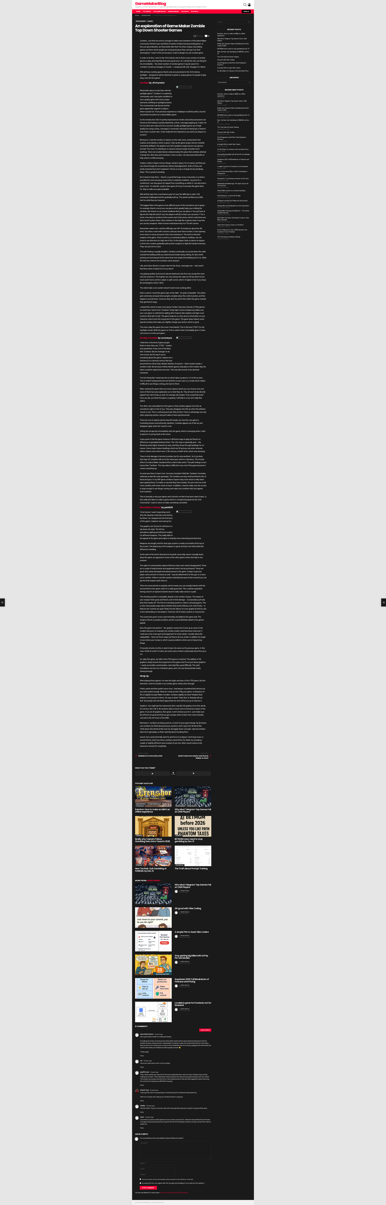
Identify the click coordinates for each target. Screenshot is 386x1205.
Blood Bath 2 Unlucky (150, 507)
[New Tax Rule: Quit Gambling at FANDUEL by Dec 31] (153, 856)
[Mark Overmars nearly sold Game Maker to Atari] (383, 602)
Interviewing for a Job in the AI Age (229, 196)
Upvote (152, 773)
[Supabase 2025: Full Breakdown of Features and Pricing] (153, 988)
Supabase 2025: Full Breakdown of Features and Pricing (192, 980)
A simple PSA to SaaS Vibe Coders (192, 931)
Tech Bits (185, 11)
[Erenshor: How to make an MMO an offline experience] (153, 796)
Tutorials (147, 11)
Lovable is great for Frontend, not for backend (193, 1004)
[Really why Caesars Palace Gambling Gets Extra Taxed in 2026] (153, 826)
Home (138, 11)
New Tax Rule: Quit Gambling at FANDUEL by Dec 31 (150, 869)
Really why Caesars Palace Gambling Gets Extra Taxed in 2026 (152, 840)
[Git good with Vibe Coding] (153, 917)
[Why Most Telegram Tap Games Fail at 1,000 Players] (193, 796)
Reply (142, 1056)
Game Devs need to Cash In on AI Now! (230, 225)
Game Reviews (173, 11)
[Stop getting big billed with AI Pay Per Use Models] (153, 964)
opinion (139, 836)
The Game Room (159, 11)
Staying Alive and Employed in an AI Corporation (233, 206)
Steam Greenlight (154, 804)
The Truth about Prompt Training (191, 868)
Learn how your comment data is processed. (174, 1192)
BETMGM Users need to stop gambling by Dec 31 (189, 840)
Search (249, 22)
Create (246, 11)
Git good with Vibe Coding (188, 908)
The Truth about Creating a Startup (228, 237)
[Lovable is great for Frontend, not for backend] (153, 1012)
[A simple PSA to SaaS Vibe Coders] (153, 941)
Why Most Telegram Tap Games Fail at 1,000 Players (193, 810)
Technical (140, 806)
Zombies (144, 82)
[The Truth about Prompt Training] (193, 856)
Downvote (193, 773)
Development (180, 806)
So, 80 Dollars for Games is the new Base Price (232, 71)
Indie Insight (141, 804)
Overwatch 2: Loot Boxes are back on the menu (233, 178)
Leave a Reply (205, 1030)
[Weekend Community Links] (2, 602)
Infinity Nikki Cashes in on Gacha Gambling (231, 191)
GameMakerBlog (150, 3)
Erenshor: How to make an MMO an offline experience (152, 810)
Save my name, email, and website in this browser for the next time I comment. (167, 1179)
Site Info (194, 11)
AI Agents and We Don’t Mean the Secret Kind (232, 201)
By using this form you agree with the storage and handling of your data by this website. (173, 1183)
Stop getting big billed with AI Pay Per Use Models (191, 956)
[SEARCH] (245, 4)
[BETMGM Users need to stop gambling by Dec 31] (193, 826)
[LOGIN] (249, 4)
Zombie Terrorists (149, 337)
